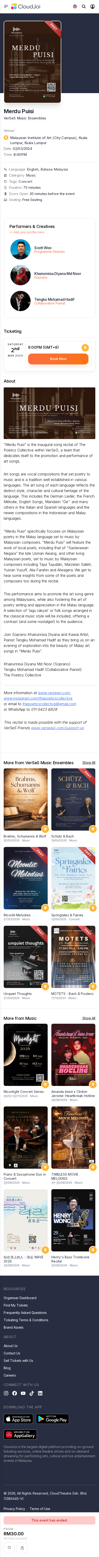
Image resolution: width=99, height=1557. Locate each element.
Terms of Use (40, 1509)
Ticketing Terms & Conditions (26, 1320)
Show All (88, 762)
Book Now (58, 359)
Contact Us (12, 1353)
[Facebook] (14, 1393)
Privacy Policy (14, 1509)
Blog (7, 1368)
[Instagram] (6, 1393)
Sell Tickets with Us (18, 1360)
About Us (10, 1346)
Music (31, 175)
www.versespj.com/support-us (57, 727)
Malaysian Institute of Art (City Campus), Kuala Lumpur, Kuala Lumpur (48, 140)
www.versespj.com (54, 692)
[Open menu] (6, 6)
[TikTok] (31, 1393)
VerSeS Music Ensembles (25, 118)
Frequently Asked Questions (25, 1313)
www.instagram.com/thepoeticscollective (38, 698)
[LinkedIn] (40, 1393)
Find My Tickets (16, 1305)
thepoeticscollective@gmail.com (49, 704)
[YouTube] (23, 1393)
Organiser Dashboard (20, 1298)
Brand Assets (13, 1327)
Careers (10, 1375)
